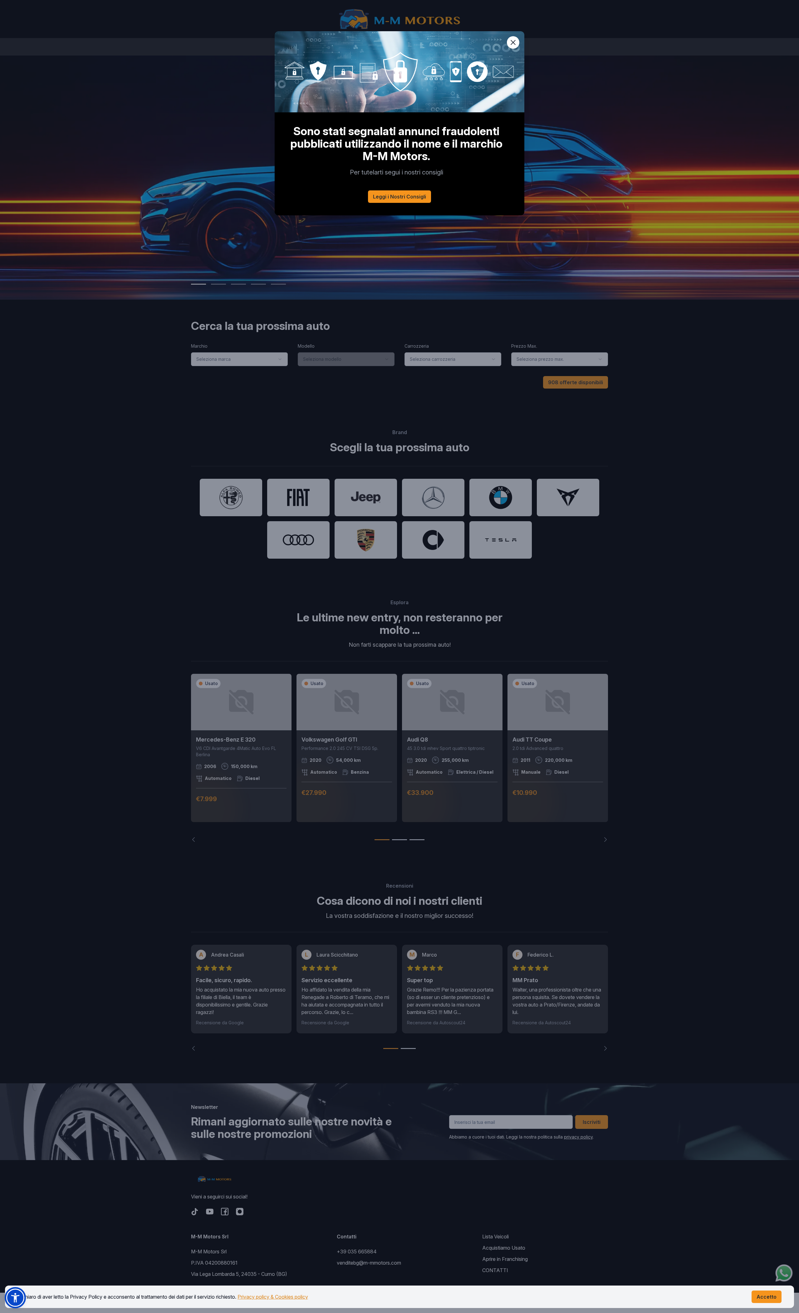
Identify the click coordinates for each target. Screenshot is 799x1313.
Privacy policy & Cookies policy (273, 1297)
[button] (15, 1298)
